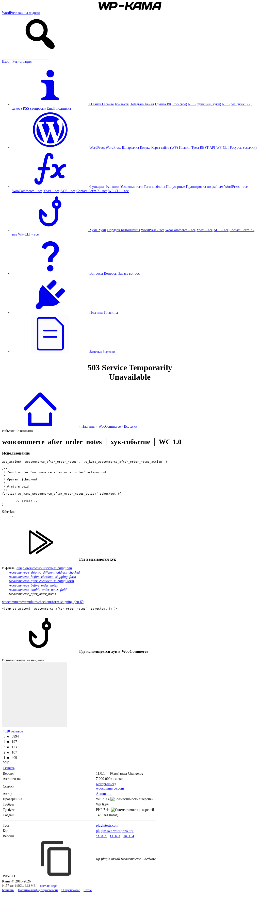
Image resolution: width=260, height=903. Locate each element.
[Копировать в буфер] (57, 858)
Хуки (102, 230)
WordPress (113, 147)
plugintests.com (107, 825)
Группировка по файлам (204, 187)
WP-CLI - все (118, 191)
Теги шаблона (154, 187)
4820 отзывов (13, 731)
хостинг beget (48, 886)
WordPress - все (236, 187)
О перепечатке (70, 890)
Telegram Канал (142, 104)
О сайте (108, 104)
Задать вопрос (129, 273)
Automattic (104, 794)
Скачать (8, 768)
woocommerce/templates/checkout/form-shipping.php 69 (43, 602)
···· (139, 836)
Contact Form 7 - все (91, 191)
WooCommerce (110, 426)
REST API (207, 147)
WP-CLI (222, 147)
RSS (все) (179, 104)
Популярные (175, 187)
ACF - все (67, 191)
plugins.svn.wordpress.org (115, 831)
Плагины (111, 312)
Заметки (109, 351)
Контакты (122, 104)
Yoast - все (51, 191)
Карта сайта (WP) (164, 147)
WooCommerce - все (27, 191)
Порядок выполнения (123, 230)
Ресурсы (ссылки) (243, 147)
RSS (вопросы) (34, 108)
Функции (112, 187)
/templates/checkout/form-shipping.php (44, 568)
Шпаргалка (130, 147)
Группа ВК (163, 104)
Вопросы (110, 273)
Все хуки (130, 426)
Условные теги (131, 187)
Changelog (135, 773)
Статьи (88, 890)
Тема (195, 147)
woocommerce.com (110, 788)
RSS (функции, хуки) (204, 104)
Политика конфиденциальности (38, 890)
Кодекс (145, 147)
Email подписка (59, 108)
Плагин (184, 147)
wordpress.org (106, 784)
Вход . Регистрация (16, 61)
